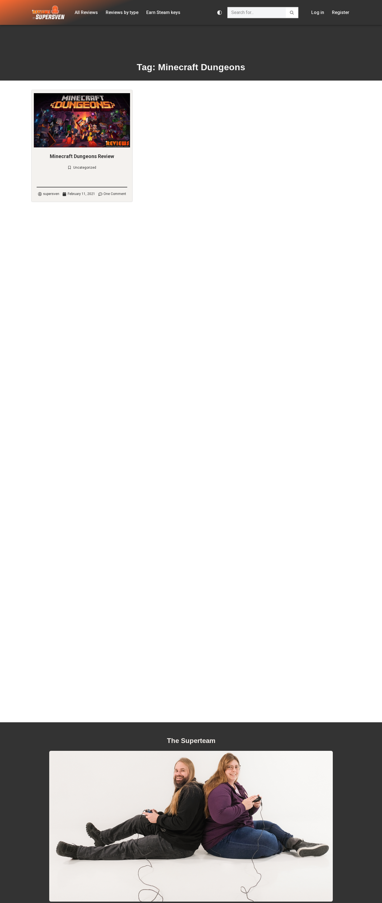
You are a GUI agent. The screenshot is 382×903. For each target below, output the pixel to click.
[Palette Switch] (219, 12)
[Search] (292, 12)
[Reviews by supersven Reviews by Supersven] (48, 12)
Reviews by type (122, 12)
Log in (317, 12)
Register (340, 12)
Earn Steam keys (163, 12)
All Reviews (86, 12)
